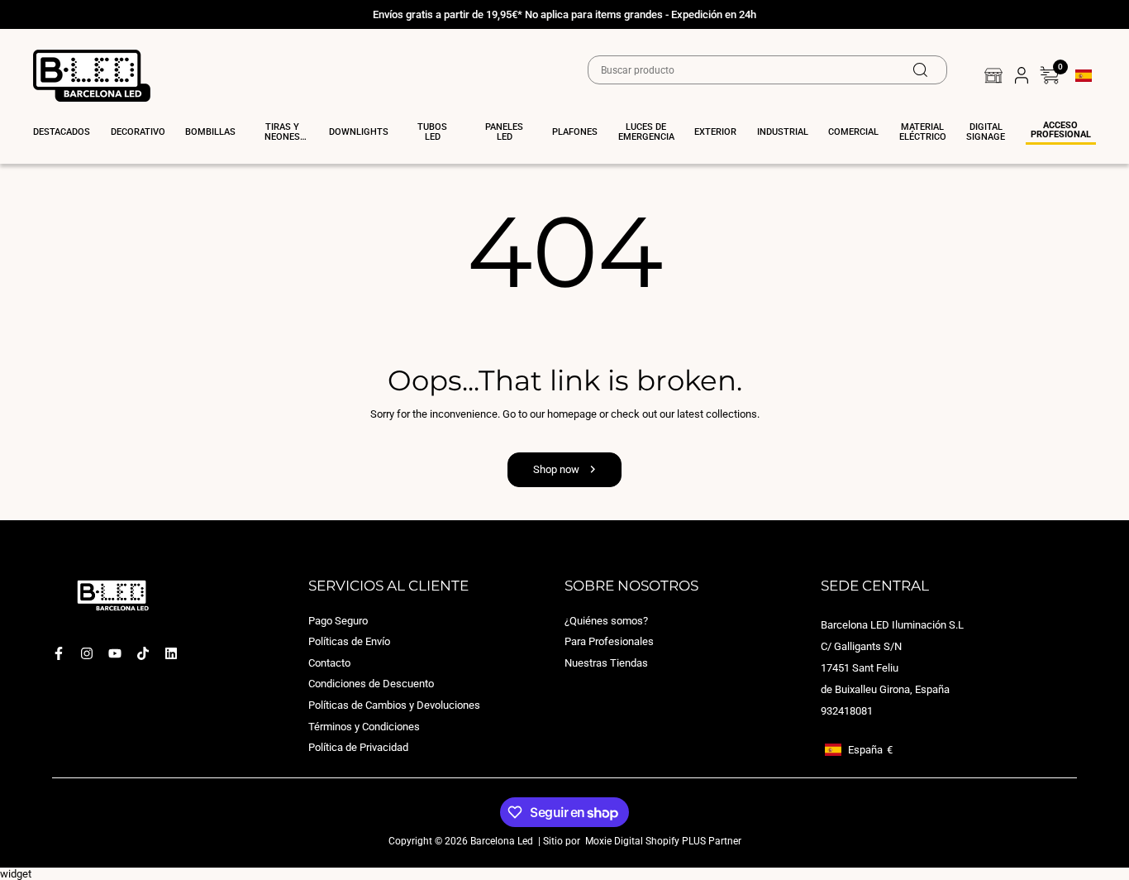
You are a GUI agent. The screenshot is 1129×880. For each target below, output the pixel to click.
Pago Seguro (338, 620)
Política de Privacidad (358, 747)
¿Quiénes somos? (606, 620)
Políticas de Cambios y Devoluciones (394, 705)
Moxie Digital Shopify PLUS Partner (662, 840)
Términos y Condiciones (364, 726)
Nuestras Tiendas (606, 662)
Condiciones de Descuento (371, 683)
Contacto (329, 662)
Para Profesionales (609, 641)
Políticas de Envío (349, 641)
